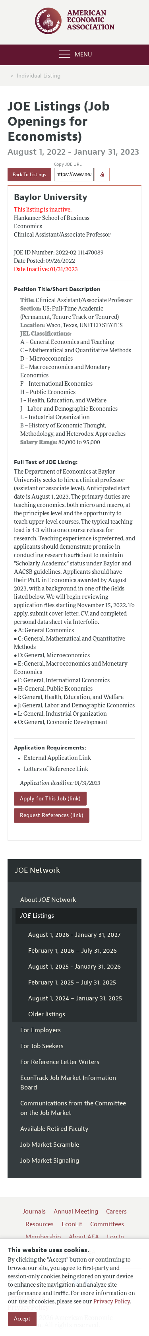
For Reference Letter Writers (59, 1062)
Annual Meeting (76, 1212)
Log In (115, 1237)
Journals (34, 1212)
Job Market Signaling (49, 1161)
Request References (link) (51, 815)
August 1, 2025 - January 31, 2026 (74, 967)
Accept (22, 1318)
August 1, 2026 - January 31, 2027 (74, 935)
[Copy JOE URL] (102, 174)
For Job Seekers (42, 1046)
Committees (107, 1224)
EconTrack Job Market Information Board (68, 1082)
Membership (43, 1237)
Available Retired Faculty (54, 1129)
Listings (37, 916)
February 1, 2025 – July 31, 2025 (72, 982)
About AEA (84, 1237)
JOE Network (37, 870)
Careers (116, 1212)
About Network (48, 900)
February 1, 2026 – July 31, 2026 (72, 951)
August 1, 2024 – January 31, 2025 (75, 998)
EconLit (72, 1224)
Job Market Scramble (49, 1145)
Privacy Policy (111, 1302)
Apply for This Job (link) (50, 798)
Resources (39, 1224)
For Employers (40, 1030)
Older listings (46, 1014)
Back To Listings (29, 174)
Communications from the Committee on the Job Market (73, 1108)
